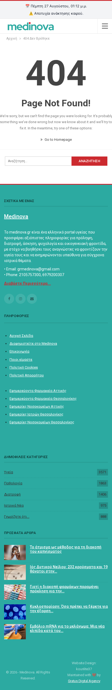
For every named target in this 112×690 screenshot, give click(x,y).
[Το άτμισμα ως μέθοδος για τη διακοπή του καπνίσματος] (15, 552)
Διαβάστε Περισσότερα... (27, 283)
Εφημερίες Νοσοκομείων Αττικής (37, 406)
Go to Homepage (58, 140)
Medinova (16, 216)
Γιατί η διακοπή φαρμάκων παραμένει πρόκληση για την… (64, 588)
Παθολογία (13, 483)
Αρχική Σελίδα (21, 336)
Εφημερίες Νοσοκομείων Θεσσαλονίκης (42, 422)
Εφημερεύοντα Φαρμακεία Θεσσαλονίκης (43, 399)
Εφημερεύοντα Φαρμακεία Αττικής (38, 391)
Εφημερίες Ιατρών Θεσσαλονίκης (36, 414)
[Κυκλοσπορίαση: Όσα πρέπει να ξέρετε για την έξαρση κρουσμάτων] (15, 611)
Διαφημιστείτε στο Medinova (33, 343)
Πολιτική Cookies (24, 367)
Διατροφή (12, 494)
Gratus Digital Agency (84, 681)
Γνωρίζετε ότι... (16, 517)
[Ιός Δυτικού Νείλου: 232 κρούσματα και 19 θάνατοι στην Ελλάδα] (15, 572)
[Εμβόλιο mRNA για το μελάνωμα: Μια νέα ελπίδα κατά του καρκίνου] (15, 631)
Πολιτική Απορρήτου (27, 375)
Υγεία (8, 472)
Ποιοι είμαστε (21, 359)
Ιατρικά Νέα (14, 505)
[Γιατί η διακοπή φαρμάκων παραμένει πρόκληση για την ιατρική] (15, 592)
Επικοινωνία (19, 351)
